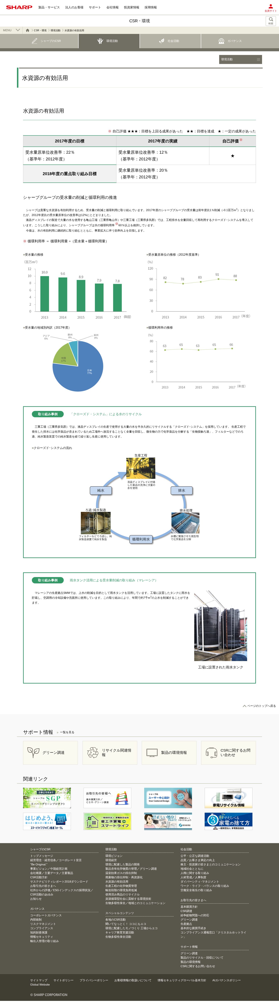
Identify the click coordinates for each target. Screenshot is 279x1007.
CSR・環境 (40, 30)
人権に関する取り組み (195, 873)
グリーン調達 (189, 919)
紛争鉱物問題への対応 (195, 915)
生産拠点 (186, 923)
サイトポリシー (64, 980)
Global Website (40, 984)
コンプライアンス (41, 928)
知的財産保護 (38, 932)
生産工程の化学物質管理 (121, 885)
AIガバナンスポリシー (226, 980)
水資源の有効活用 (116, 881)
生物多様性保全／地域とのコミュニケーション (135, 903)
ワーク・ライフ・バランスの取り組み (205, 885)
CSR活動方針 (39, 877)
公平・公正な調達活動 (195, 855)
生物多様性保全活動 (118, 936)
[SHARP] (19, 7)
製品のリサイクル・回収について (202, 957)
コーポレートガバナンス (46, 915)
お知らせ (36, 898)
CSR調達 (186, 911)
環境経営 (111, 860)
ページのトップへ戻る (261, 705)
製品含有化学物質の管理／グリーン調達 (131, 868)
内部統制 (36, 919)
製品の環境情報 (191, 961)
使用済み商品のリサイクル (122, 894)
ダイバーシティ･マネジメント (200, 881)
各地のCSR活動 (115, 919)
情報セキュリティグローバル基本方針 (182, 980)
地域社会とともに (192, 868)
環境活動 (55, 30)
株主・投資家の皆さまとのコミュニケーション (211, 864)
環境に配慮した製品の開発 (122, 864)
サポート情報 (189, 946)
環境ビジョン (114, 855)
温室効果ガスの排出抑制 (121, 873)
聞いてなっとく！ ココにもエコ (125, 923)
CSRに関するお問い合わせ (198, 966)
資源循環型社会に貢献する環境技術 (128, 898)
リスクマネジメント (43, 923)
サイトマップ (38, 980)
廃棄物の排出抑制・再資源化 (124, 877)
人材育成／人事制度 (193, 877)
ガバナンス (37, 908)
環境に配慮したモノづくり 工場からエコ (131, 928)
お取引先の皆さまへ (43, 885)
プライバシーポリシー (94, 980)
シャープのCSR (40, 849)
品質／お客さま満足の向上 (198, 860)
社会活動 (186, 849)
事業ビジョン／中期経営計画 (48, 868)
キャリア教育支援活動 (119, 932)
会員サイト (271, 10)
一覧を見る (67, 732)
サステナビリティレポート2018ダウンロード (59, 881)
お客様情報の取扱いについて (133, 980)
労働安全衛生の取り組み (196, 890)
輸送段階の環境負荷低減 (121, 890)
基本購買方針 (189, 906)
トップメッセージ (41, 855)
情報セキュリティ (41, 936)
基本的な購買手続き (193, 928)
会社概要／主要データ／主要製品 (51, 873)
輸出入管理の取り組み (44, 941)
